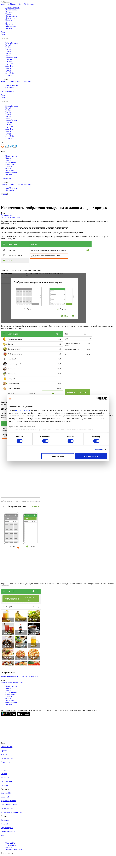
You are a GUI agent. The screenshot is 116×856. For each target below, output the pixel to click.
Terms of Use (10, 843)
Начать (3, 34)
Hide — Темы (17, 682)
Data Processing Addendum (15, 849)
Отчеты (8, 22)
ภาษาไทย (9, 66)
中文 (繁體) (9, 73)
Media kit (4, 824)
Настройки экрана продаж (11, 217)
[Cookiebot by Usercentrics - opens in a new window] (97, 398)
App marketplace (7, 828)
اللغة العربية (9, 64)
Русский (8, 61)
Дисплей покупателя (9, 805)
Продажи (9, 12)
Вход (3, 32)
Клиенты (8, 20)
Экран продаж (6, 215)
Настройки (9, 24)
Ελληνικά (8, 76)
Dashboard (5, 797)
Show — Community (8, 81)
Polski (7, 55)
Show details (97, 449)
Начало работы (11, 10)
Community (9, 87)
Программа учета (7, 91)
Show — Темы (6, 682)
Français (8, 51)
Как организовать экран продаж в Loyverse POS (19, 676)
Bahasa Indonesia (11, 43)
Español (8, 49)
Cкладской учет (11, 16)
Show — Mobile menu (9, 4)
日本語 (8, 71)
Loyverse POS (6, 793)
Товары (8, 14)
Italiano (8, 53)
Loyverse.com (6, 178)
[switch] (45, 441)
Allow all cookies (91, 456)
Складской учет (7, 808)
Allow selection (58, 456)
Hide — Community (24, 81)
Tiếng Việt (9, 59)
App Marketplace (11, 85)
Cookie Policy (10, 847)
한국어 (8, 69)
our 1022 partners (22, 410)
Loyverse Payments (12, 8)
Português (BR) (11, 57)
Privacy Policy (10, 845)
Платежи (8, 28)
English (8, 47)
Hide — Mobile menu (26, 4)
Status (3, 835)
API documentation (8, 832)
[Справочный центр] (9, 147)
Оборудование (11, 26)
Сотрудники (10, 18)
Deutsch (8, 45)
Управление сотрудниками (11, 812)
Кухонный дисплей (8, 801)
